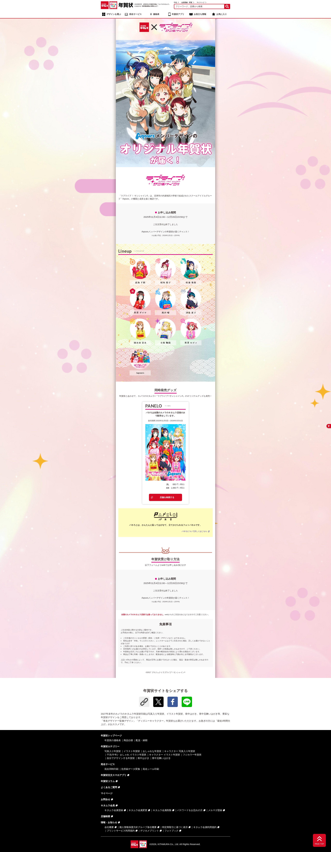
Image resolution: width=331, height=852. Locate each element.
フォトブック (171, 830)
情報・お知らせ (109, 822)
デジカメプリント (149, 830)
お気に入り (221, 14)
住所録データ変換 (130, 769)
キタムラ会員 (108, 805)
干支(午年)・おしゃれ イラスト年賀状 (126, 754)
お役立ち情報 (200, 14)
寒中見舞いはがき (161, 758)
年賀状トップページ (111, 735)
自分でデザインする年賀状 (121, 758)
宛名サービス (135, 14)
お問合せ (105, 799)
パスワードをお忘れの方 (190, 810)
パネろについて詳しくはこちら (194, 531)
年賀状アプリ (178, 14)
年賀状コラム (108, 781)
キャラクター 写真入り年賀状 (179, 751)
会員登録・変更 (186, 2)
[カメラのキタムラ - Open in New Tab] (105, 5)
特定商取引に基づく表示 (175, 827)
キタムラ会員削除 (162, 810)
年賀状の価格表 (112, 740)
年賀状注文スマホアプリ (113, 775)
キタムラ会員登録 (113, 810)
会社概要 (109, 827)
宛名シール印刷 (151, 769)
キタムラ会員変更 (138, 810)
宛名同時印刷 (111, 769)
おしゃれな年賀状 (152, 751)
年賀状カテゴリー (110, 746)
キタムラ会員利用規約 (205, 827)
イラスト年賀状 (132, 751)
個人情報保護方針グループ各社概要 (138, 827)
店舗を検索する (167, 497)
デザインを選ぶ (114, 14)
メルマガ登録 (215, 810)
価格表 (156, 14)
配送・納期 (141, 740)
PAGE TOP (319, 844)
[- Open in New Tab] (158, 702)
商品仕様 (128, 740)
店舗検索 (105, 816)
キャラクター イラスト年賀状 (164, 754)
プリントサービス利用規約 (121, 830)
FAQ (175, 2)
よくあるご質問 (109, 787)
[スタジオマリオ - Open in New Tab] (113, 5)
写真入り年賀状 (112, 751)
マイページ (200, 2)
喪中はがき (143, 758)
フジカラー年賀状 (192, 754)
